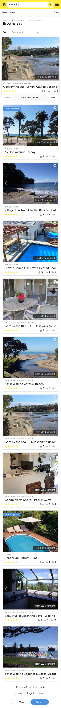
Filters (56, 12)
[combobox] (30, 5)
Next (53, 97)
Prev (7, 97)
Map (21, 702)
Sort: (6, 32)
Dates (4, 12)
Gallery (40, 702)
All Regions (7, 20)
